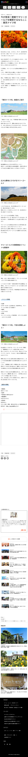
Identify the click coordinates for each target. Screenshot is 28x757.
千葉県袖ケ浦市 (7, 26)
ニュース (9, 702)
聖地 (20, 730)
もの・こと (6, 730)
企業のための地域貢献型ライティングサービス (13, 716)
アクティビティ (10, 735)
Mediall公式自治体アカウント (10, 719)
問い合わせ (6, 707)
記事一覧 (23, 530)
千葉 (2, 26)
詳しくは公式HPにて (12, 406)
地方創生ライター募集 (18, 707)
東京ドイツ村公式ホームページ (10, 116)
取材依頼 (11, 707)
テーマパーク (13, 26)
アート (16, 730)
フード (2, 619)
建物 (5, 735)
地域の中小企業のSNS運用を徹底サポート (12, 723)
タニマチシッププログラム (9, 714)
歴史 (14, 735)
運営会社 (6, 705)
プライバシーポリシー (15, 705)
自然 (14, 730)
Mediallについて (15, 702)
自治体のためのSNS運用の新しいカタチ (12, 721)
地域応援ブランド (7, 737)
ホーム (2, 617)
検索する (23, 7)
